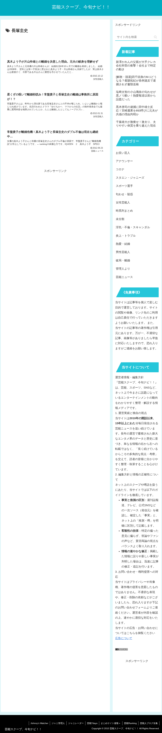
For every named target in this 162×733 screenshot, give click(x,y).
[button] (155, 37)
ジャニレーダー (76, 723)
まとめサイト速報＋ (111, 723)
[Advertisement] (55, 44)
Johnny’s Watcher (39, 723)
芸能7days (92, 723)
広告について (123, 638)
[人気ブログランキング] (121, 649)
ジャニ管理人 (58, 723)
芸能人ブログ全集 (149, 723)
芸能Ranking (130, 723)
